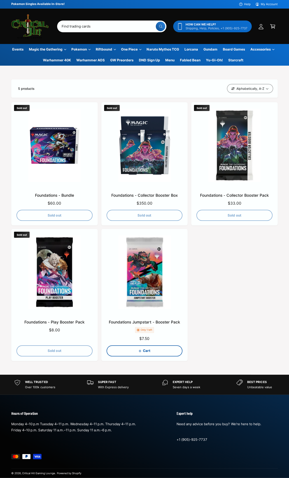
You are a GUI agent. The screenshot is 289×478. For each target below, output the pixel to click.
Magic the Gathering (46, 49)
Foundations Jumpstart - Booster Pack (144, 322)
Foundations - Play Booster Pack (54, 322)
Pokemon (79, 49)
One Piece (129, 49)
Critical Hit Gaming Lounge (38, 473)
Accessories (260, 49)
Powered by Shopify (69, 473)
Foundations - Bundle (54, 195)
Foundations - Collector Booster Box (144, 195)
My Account (269, 4)
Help (247, 4)
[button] (273, 26)
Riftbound (104, 49)
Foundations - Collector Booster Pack (234, 195)
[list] (144, 384)
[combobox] (112, 26)
